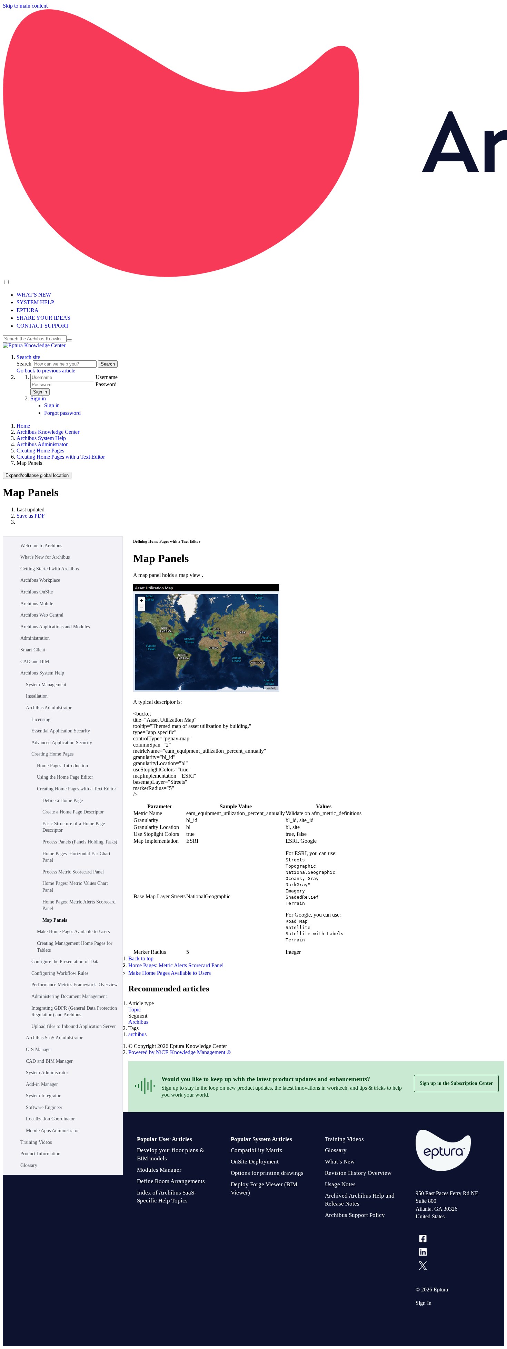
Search (25, 364)
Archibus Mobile (36, 603)
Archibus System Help (41, 438)
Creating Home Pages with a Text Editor (61, 457)
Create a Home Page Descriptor (73, 812)
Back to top (140, 958)
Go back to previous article (46, 370)
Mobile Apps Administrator (52, 1130)
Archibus (138, 1022)
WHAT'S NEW (34, 295)
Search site (28, 357)
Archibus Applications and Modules (55, 626)
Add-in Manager (42, 1084)
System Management (46, 684)
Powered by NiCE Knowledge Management (179, 1052)
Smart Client (32, 649)
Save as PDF (31, 516)
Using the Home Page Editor (65, 777)
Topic (134, 1009)
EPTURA (28, 310)
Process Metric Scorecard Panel (73, 872)
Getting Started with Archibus (49, 568)
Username (107, 377)
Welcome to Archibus (41, 545)
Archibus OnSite (36, 591)
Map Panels (54, 920)
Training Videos (36, 1142)
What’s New (340, 1161)
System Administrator (47, 1072)
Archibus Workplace (40, 580)
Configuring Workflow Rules (59, 973)
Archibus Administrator (42, 444)
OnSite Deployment (255, 1161)
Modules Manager (159, 1170)
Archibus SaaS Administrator (54, 1037)
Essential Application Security (60, 730)
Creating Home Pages (40, 450)
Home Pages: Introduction (62, 765)
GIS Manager (39, 1049)
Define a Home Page (62, 800)
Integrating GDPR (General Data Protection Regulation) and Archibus (74, 1012)
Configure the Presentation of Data (65, 961)
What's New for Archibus (45, 557)
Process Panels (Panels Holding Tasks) (79, 842)
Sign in (40, 391)
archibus (137, 1034)
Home (23, 426)
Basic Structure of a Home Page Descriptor (73, 827)
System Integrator (43, 1095)
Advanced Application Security (61, 742)
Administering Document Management (69, 996)
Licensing (40, 719)
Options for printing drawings (267, 1173)
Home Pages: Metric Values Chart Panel (75, 887)
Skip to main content (25, 6)
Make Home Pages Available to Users (73, 931)
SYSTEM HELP (35, 302)
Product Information (40, 1153)
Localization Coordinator (50, 1118)
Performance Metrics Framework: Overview (74, 984)
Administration (35, 638)
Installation (37, 696)
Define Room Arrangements (171, 1181)
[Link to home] (34, 345)
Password (106, 384)
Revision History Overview (358, 1173)
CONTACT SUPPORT (43, 326)
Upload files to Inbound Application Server (73, 1026)
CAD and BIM (34, 661)
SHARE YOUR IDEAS (43, 318)
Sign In (423, 1303)
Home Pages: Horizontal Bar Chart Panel (76, 857)
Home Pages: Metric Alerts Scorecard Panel (79, 905)
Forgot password (62, 413)
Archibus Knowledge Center (48, 432)
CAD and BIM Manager (49, 1061)
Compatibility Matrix (256, 1150)
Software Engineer (44, 1107)
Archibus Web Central (41, 615)
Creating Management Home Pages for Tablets (74, 947)
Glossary (28, 1165)
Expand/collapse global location (37, 475)
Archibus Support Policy (355, 1215)
